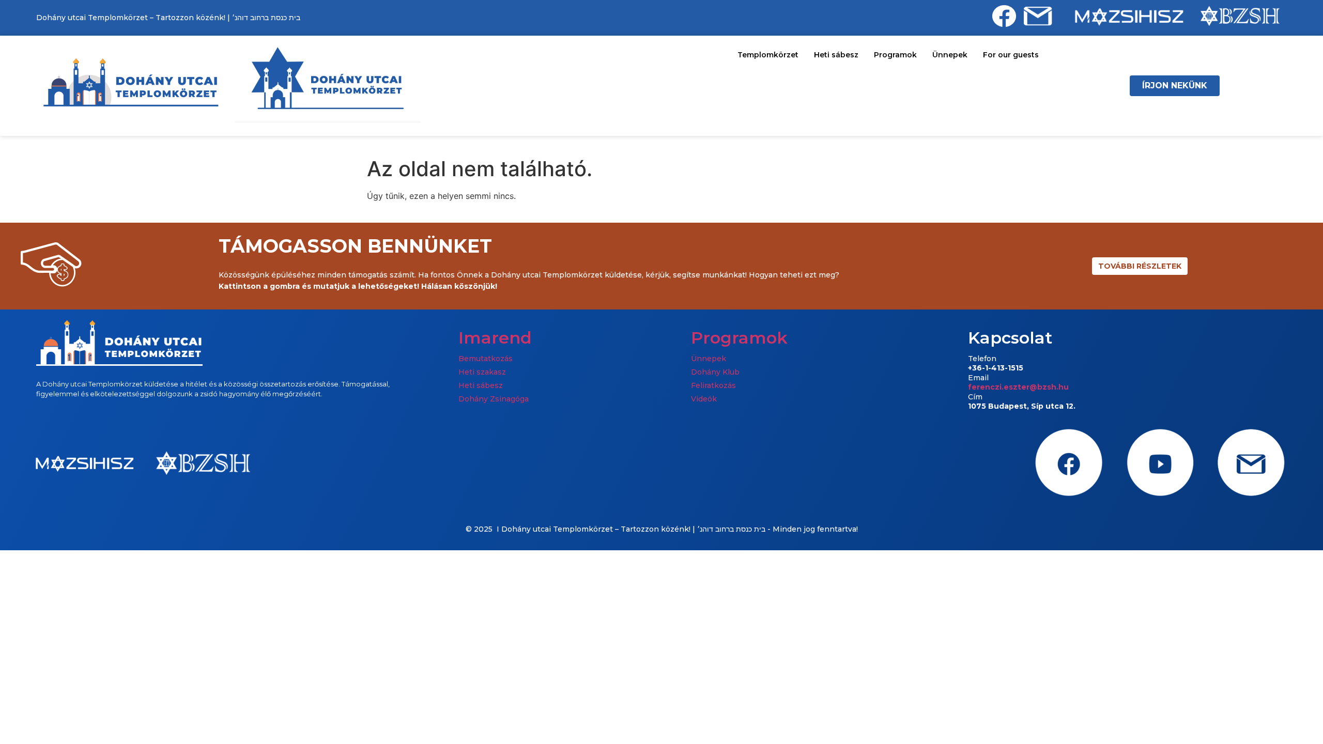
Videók (704, 399)
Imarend (495, 338)
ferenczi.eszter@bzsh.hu (1018, 387)
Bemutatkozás (485, 358)
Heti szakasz (482, 372)
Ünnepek (949, 54)
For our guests (1011, 54)
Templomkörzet (767, 54)
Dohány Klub (715, 372)
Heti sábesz (836, 54)
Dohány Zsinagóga (493, 399)
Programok (895, 54)
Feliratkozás (713, 385)
